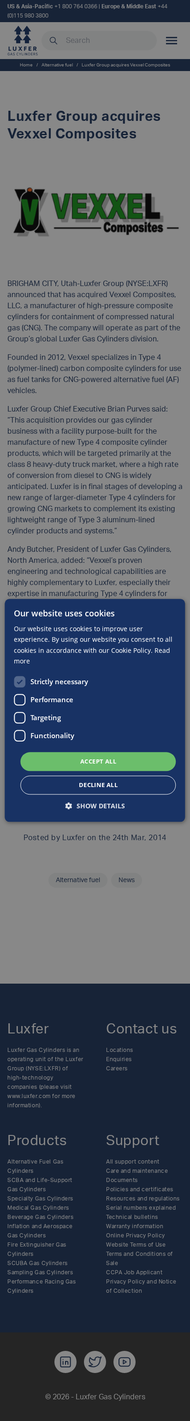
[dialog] (95, 710)
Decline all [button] (98, 785)
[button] (95, 806)
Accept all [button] (98, 761)
